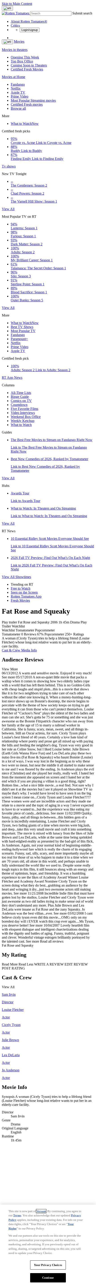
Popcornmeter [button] (54, 634)
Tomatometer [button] (11, 634)
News (18, 377)
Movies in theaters (14, 50)
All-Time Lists (21, 393)
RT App (8, 377)
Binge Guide (20, 397)
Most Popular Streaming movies (33, 100)
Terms (17, 1215)
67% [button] (40, 634)
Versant (41, 1211)
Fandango (18, 84)
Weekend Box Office (26, 417)
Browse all (18, 108)
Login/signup (29, 30)
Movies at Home (13, 77)
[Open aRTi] (7, 8)
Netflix (16, 88)
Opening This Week (25, 57)
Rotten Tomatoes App (26, 596)
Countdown (19, 405)
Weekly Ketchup (22, 421)
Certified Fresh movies (27, 104)
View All (8, 209)
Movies (19, 41)
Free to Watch (20, 588)
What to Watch (25, 123)
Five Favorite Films (24, 409)
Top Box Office (22, 61)
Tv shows (9, 166)
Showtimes (23, 577)
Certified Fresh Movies (27, 69)
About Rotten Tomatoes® (29, 21)
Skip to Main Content (17, 4)
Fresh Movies (20, 600)
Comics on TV (21, 401)
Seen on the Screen (24, 592)
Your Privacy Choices (48, 1265)
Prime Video (19, 96)
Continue (48, 1277)
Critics (15, 25)
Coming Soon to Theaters (29, 65)
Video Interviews (23, 413)
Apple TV (18, 92)
